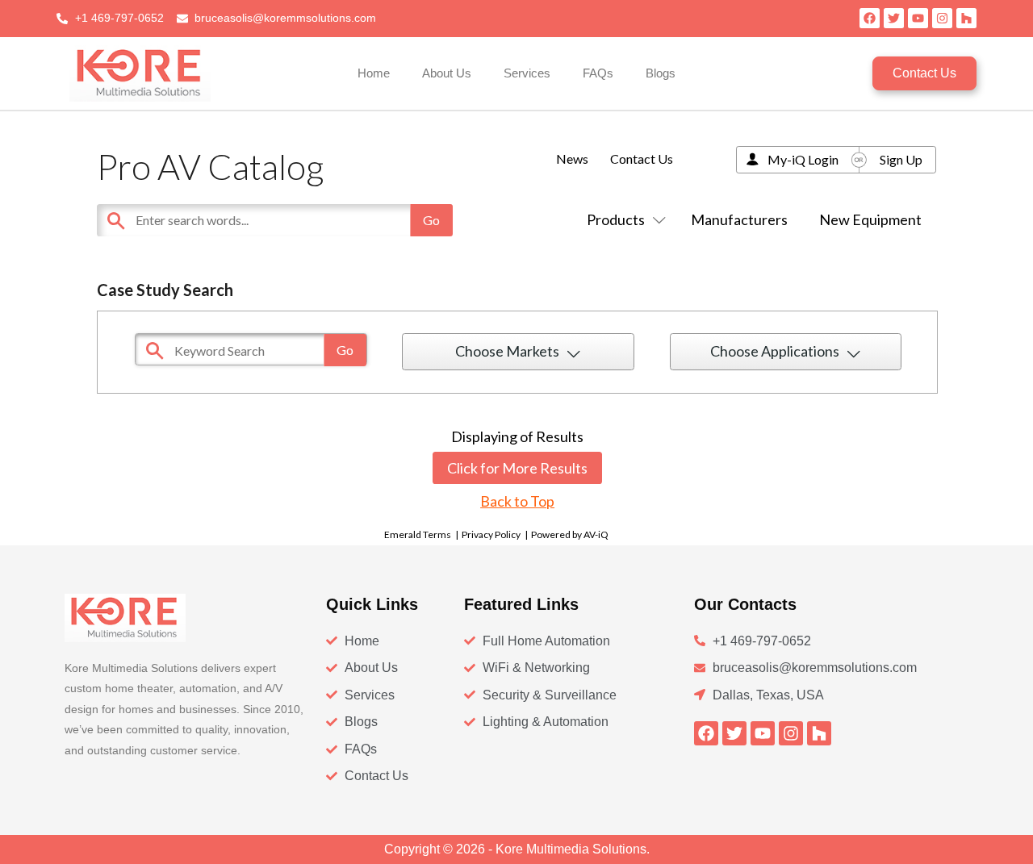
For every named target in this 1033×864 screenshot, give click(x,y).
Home (374, 73)
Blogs (660, 73)
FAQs (598, 73)
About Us (446, 73)
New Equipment (870, 219)
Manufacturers (739, 219)
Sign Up (901, 159)
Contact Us (641, 158)
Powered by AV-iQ (570, 534)
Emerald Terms (417, 534)
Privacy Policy (491, 534)
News (572, 158)
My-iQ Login (803, 159)
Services (527, 73)
